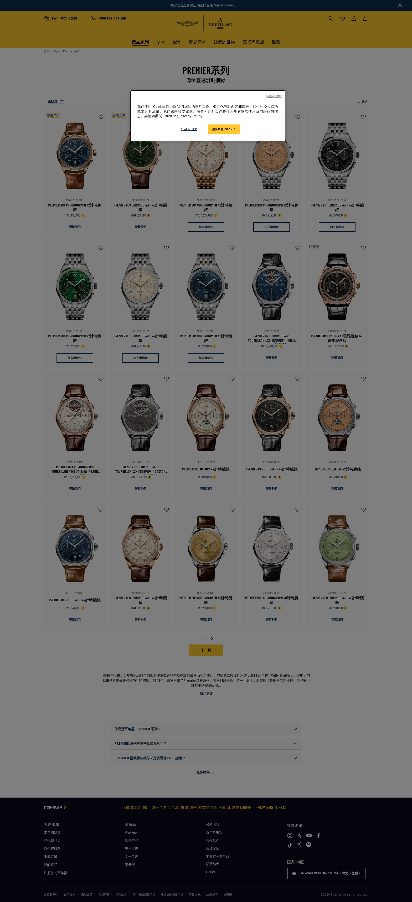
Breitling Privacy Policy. (184, 116)
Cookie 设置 (189, 129)
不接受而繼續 (274, 96)
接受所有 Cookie (223, 129)
